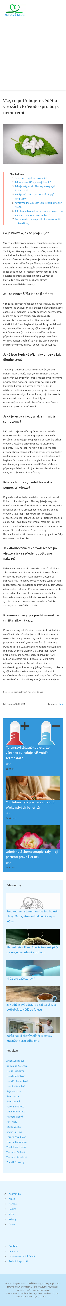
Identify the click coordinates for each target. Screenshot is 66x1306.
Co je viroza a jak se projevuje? (31, 178)
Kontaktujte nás (35, 691)
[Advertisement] (33, 51)
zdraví (60, 704)
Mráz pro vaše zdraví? (20, 978)
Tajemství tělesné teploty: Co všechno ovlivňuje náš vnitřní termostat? (28, 752)
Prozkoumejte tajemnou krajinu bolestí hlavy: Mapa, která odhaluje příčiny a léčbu (32, 916)
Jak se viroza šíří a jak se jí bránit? (33, 182)
